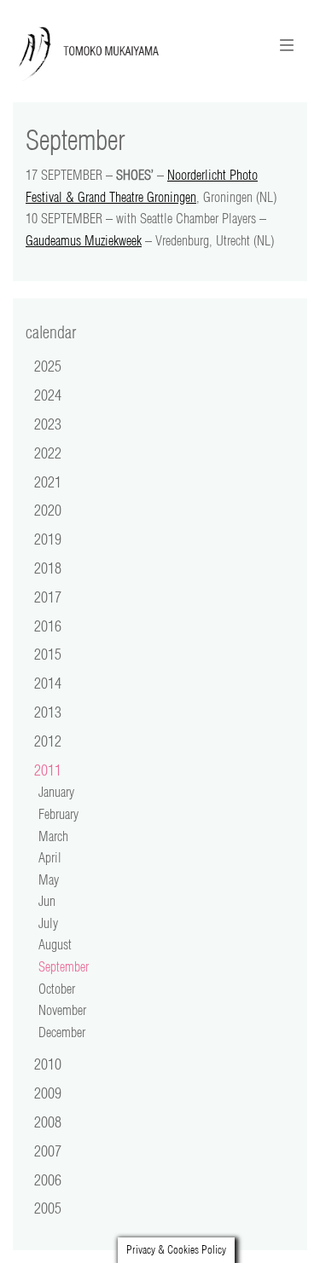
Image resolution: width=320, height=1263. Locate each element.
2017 (47, 596)
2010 (47, 1063)
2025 (47, 365)
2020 (47, 509)
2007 (47, 1150)
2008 (47, 1121)
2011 (47, 769)
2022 (47, 452)
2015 (47, 653)
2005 (47, 1207)
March (53, 836)
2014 (47, 682)
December (61, 1032)
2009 (47, 1092)
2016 (47, 625)
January (56, 791)
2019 (47, 538)
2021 (47, 481)
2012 (47, 740)
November (62, 1009)
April (49, 857)
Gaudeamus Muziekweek (84, 240)
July (48, 922)
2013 (47, 711)
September (63, 966)
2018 (47, 567)
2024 (47, 394)
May (48, 879)
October (56, 988)
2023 (47, 423)
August (55, 944)
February (58, 813)
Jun (46, 900)
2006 (47, 1179)
